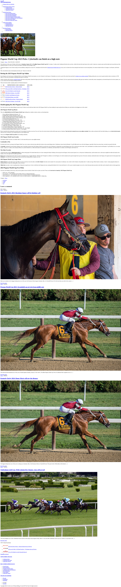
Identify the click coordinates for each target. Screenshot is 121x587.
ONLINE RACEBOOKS (6, 575)
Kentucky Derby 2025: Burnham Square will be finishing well (20, 193)
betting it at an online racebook (82, 76)
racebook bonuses (17, 79)
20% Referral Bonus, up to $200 (11, 97)
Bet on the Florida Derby (11, 13)
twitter (4, 181)
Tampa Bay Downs (9, 10)
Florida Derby (6, 566)
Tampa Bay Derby (6, 573)
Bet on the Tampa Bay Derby (11, 20)
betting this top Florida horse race (54, 67)
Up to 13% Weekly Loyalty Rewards (12, 90)
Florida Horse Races (7, 12)
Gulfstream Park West (10, 8)
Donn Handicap (6, 567)
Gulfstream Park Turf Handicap (9, 569)
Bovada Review (9, 23)
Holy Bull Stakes (6, 571)
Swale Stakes (5, 572)
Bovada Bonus (8, 29)
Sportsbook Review (9, 24)
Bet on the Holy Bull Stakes (11, 14)
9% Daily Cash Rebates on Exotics (12, 95)
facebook (5, 180)
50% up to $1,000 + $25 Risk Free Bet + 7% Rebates (16, 88)
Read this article (4, 283)
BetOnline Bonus (9, 30)
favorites (4, 582)
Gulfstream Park (9, 7)
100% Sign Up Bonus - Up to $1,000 (12, 101)
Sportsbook (5, 579)
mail (4, 182)
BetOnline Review (9, 25)
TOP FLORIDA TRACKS (6, 556)
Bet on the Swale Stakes (10, 19)
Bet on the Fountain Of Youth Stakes (13, 16)
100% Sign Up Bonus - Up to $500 (12, 93)
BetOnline (5, 580)
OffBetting (6, 2)
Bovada (4, 578)
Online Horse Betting (7, 22)
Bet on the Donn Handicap (11, 15)
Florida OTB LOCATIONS (8, 4)
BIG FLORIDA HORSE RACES (8, 564)
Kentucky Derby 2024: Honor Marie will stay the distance (19, 378)
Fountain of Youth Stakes (8, 568)
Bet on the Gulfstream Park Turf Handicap (14, 18)
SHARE (4, 583)
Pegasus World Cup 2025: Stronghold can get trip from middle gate (22, 287)
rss (3, 183)
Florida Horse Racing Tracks (8, 6)
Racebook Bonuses (7, 28)
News (6, 62)
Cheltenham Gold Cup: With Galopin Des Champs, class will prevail (23, 470)
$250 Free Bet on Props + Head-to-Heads (13, 86)
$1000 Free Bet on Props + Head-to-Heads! (14, 99)
